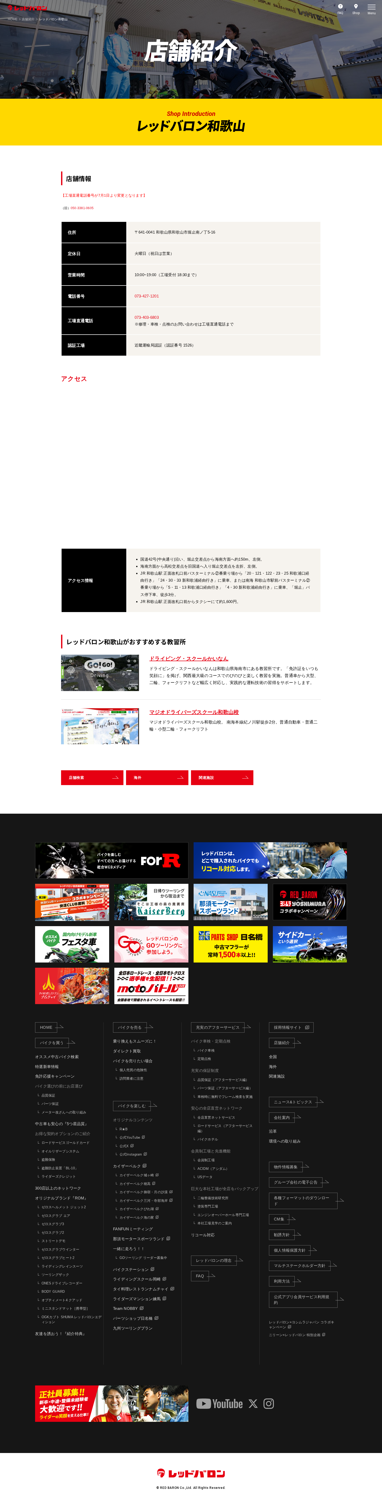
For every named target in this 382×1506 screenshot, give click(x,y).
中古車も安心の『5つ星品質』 (62, 1124)
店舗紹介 (282, 1042)
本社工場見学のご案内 (214, 1223)
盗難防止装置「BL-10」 (60, 1168)
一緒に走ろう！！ (129, 1248)
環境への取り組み (285, 1141)
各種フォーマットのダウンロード (302, 1201)
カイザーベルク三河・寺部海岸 (144, 1201)
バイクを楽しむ (132, 1106)
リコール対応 (203, 1235)
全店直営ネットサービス (216, 1117)
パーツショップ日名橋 (133, 1318)
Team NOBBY (125, 1308)
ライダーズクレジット (59, 1176)
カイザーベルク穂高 (135, 1184)
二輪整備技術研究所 (212, 1198)
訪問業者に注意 (132, 1078)
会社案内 (282, 1117)
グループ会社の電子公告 (296, 1182)
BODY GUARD (53, 1291)
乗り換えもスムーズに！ (135, 1041)
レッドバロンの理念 (214, 1260)
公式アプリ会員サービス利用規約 (302, 1300)
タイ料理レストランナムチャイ (141, 1289)
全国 (273, 1056)
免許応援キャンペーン (55, 1076)
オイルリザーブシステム (61, 1151)
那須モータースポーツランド (138, 1239)
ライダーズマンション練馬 (137, 1299)
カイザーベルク (127, 1166)
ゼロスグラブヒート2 (58, 1258)
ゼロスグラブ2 (53, 1233)
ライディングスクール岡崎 (137, 1279)
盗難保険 (48, 1160)
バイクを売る (130, 1027)
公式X (124, 1146)
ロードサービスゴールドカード (66, 1143)
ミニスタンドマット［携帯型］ (66, 1308)
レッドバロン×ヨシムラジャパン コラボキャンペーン (301, 1324)
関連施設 (277, 1076)
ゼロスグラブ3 (53, 1224)
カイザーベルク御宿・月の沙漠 (144, 1192)
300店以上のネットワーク (58, 1188)
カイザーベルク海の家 (137, 1217)
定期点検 (204, 1059)
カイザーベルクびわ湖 (137, 1209)
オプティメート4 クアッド (62, 1300)
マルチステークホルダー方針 (299, 1265)
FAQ (200, 1276)
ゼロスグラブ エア (56, 1216)
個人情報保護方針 (290, 1250)
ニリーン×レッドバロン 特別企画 (294, 1335)
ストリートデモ (54, 1241)
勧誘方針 (282, 1234)
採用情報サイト (288, 1027)
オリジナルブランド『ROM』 (61, 1198)
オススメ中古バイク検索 (57, 1056)
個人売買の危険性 (133, 1070)
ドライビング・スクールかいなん (188, 658)
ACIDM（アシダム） (213, 1169)
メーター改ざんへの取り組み (64, 1112)
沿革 (273, 1131)
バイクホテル (207, 1139)
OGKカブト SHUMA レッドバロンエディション (72, 1319)
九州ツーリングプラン (133, 1328)
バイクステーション (131, 1269)
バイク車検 (206, 1050)
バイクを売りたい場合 (133, 1061)
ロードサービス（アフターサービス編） (225, 1128)
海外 (273, 1066)
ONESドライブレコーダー (62, 1283)
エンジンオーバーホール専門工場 (223, 1215)
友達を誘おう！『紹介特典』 (61, 1333)
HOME (46, 1027)
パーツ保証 (50, 1104)
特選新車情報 (47, 1066)
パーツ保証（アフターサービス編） (225, 1088)
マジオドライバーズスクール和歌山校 (194, 712)
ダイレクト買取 (127, 1051)
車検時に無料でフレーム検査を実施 (225, 1097)
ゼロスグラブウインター (61, 1249)
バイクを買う (52, 1042)
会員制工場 (206, 1160)
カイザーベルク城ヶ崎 (137, 1175)
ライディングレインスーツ (62, 1266)
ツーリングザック (55, 1275)
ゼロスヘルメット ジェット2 (64, 1207)
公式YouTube (130, 1137)
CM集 (279, 1219)
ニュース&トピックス (293, 1102)
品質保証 (48, 1095)
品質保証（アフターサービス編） (223, 1080)
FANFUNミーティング (133, 1229)
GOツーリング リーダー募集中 (143, 1258)
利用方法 (282, 1281)
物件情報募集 (286, 1167)
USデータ (205, 1177)
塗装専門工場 (207, 1206)
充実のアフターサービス (218, 1027)
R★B (124, 1129)
